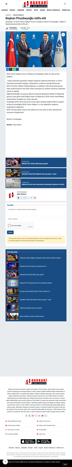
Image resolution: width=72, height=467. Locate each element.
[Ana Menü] (6, 4)
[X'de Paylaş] (10, 69)
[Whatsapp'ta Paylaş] (14, 69)
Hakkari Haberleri (18, 15)
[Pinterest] (32, 415)
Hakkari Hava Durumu (44, 421)
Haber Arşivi (42, 434)
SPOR (36, 10)
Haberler (8, 15)
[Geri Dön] (5, 461)
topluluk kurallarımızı (22, 238)
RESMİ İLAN (66, 10)
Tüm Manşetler (42, 430)
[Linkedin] (31, 197)
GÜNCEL (12, 10)
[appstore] (28, 441)
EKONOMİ (20, 10)
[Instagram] (28, 197)
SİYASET (29, 10)
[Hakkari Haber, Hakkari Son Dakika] (35, 3)
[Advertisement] (39, 141)
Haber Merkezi (21, 194)
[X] (29, 415)
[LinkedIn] (39, 415)
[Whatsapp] (45, 415)
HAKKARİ (4, 10)
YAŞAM (42, 10)
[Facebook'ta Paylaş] (7, 69)
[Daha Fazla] (17, 69)
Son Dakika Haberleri (12, 434)
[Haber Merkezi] (11, 195)
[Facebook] (21, 197)
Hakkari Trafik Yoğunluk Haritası (47, 425)
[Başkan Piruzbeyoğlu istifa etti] (36, 49)
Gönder (10, 232)
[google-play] (44, 441)
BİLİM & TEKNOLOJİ (53, 10)
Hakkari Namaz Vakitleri (14, 425)
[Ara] (64, 4)
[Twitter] (24, 197)
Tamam (65, 464)
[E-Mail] (18, 197)
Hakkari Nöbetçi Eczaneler (14, 421)
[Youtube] (34, 197)
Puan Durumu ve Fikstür (14, 430)
